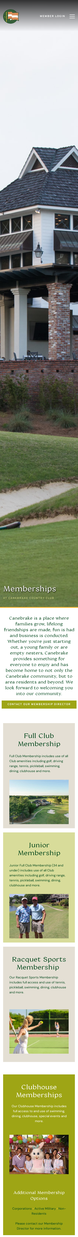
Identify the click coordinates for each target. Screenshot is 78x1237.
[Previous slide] (19, 1156)
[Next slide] (59, 1156)
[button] (72, 16)
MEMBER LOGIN (52, 16)
